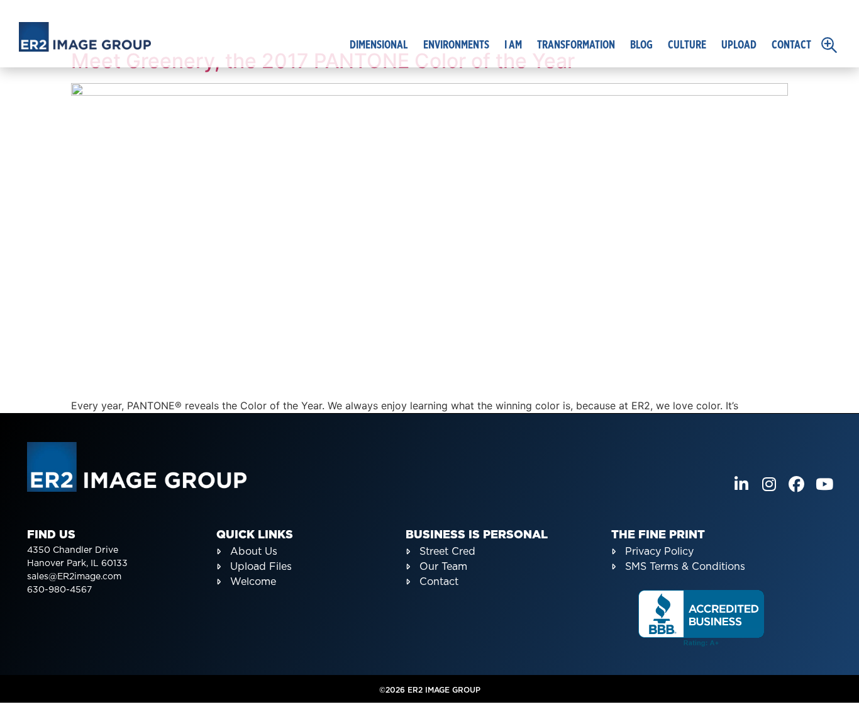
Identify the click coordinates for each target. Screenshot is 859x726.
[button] (829, 45)
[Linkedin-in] (741, 484)
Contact (791, 45)
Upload (738, 45)
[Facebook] (796, 484)
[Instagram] (769, 484)
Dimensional (379, 45)
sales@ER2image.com (74, 576)
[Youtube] (824, 484)
